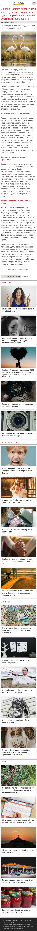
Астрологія (13, 269)
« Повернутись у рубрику (11, 276)
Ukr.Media (25, 82)
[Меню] (34, 3)
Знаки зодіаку (23, 269)
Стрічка (25, 276)
